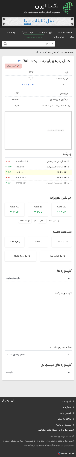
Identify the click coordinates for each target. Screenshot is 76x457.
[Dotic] (19, 61)
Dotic (60, 172)
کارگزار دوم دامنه (22, 256)
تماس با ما (59, 37)
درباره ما (67, 407)
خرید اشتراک (27, 32)
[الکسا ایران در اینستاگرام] (36, 430)
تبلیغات (67, 401)
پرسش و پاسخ (63, 425)
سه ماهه (14, 206)
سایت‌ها (52, 52)
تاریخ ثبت (63, 241)
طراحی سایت (67, 453)
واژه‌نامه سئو (64, 419)
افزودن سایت (45, 32)
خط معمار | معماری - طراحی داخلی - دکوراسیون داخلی (54, 183)
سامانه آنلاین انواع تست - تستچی (54, 166)
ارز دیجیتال (8, 400)
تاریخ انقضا (16, 241)
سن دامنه (39, 241)
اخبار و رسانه (28, 84)
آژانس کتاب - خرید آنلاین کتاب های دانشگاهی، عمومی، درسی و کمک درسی (54, 161)
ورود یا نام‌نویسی (34, 37)
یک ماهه (61, 206)
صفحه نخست (65, 32)
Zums (60, 177)
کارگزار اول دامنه (57, 256)
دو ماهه (38, 206)
